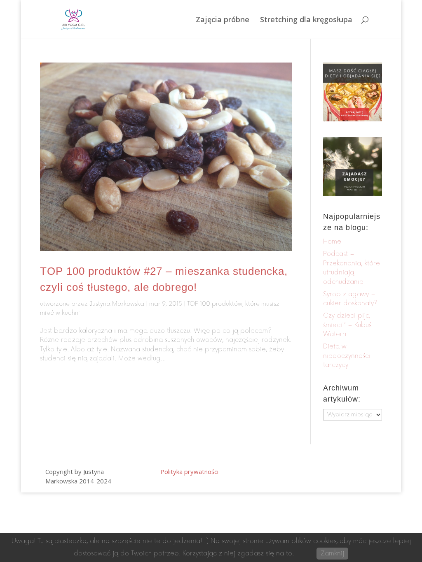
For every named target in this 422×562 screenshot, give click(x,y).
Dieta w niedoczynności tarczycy (346, 356)
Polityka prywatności (189, 471)
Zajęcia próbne (222, 20)
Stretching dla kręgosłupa (306, 20)
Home (332, 242)
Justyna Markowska (116, 303)
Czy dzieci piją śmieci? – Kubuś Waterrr (347, 325)
